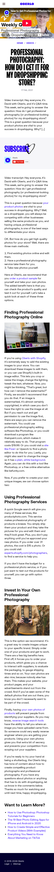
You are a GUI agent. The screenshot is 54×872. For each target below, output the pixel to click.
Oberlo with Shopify (33, 358)
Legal (6, 864)
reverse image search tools (28, 720)
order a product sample (23, 278)
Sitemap (17, 864)
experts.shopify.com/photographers (25, 552)
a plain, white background (30, 459)
